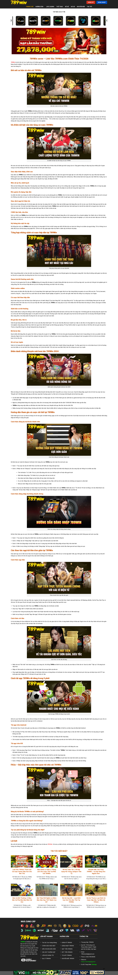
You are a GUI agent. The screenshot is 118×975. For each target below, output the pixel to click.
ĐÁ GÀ (73, 6)
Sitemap (94, 964)
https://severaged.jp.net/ (88, 961)
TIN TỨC (89, 6)
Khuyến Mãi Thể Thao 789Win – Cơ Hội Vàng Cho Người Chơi (96, 871)
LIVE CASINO (50, 6)
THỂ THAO (59, 6)
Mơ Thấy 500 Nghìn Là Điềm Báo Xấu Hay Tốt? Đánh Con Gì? (47, 900)
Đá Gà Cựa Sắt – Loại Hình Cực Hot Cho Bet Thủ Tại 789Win (71, 900)
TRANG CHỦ (29, 6)
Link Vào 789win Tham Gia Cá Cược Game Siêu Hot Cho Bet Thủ (22, 871)
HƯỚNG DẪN (39, 6)
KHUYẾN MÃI (81, 6)
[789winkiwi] (19, 2)
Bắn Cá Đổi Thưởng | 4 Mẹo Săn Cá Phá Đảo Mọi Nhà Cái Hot (22, 900)
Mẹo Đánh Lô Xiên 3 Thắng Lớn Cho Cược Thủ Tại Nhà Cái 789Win (46, 871)
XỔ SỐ (67, 6)
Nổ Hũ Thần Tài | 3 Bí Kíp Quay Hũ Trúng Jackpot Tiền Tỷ (71, 871)
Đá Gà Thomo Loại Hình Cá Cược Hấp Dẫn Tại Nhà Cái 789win (96, 900)
